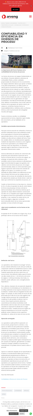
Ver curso (15, 9)
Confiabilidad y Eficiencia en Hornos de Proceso (14, 379)
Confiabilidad (18, 390)
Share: (3, 398)
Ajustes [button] (22, 413)
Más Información (12, 410)
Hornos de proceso (7, 390)
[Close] (31, 6)
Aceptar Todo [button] (23, 410)
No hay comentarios (7, 53)
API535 (4, 394)
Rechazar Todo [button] (14, 413)
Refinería (26, 390)
